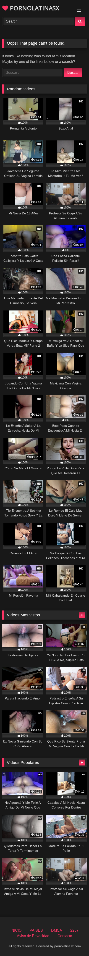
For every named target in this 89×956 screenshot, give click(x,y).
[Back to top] (75, 942)
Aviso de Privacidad (33, 936)
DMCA (56, 930)
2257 (74, 930)
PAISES (36, 930)
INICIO (15, 930)
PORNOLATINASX (33, 8)
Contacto (65, 936)
